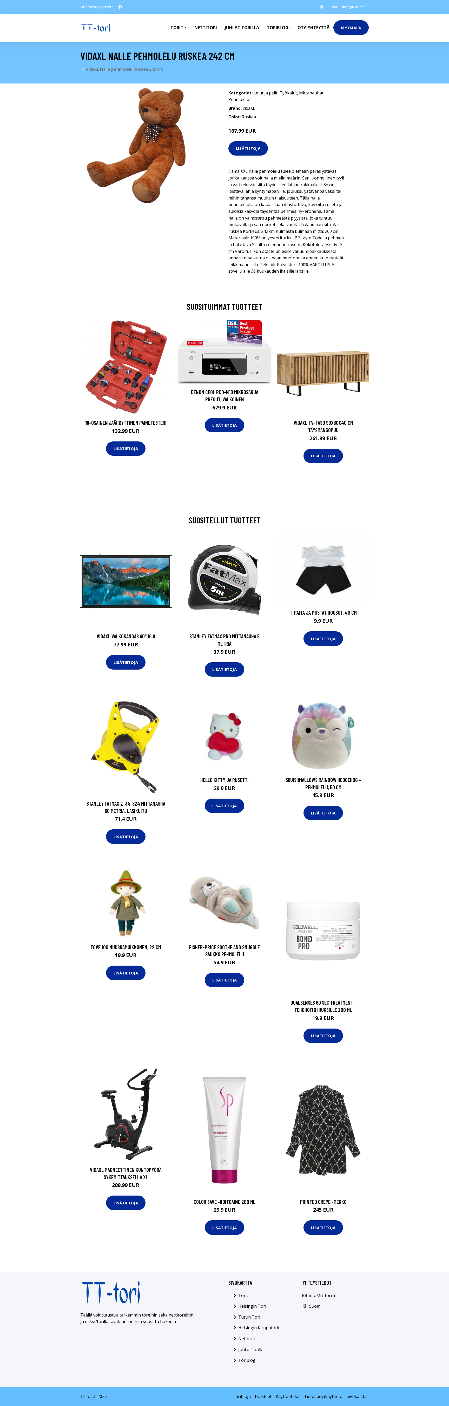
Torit (243, 1295)
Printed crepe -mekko (323, 1201)
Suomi (331, 6)
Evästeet (263, 1396)
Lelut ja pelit (266, 93)
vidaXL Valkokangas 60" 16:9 (126, 636)
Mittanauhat (311, 93)
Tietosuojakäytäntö (323, 1396)
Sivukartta (357, 1396)
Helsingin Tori (252, 1306)
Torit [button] (176, 27)
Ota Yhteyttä (313, 27)
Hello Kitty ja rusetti (224, 779)
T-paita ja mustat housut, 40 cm (323, 612)
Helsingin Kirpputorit (259, 1328)
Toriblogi (278, 27)
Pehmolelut (239, 99)
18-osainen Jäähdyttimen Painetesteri (126, 422)
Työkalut (288, 93)
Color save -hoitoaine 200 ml (224, 1201)
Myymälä (351, 27)
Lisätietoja (248, 148)
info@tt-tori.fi (353, 6)
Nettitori (205, 27)
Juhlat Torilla (242, 27)
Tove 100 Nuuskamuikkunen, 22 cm (125, 947)
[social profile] (120, 7)
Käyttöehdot (288, 1396)
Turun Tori (249, 1317)
